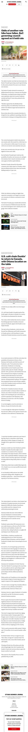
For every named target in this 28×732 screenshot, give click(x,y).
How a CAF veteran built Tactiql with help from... (18, 221)
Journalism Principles (14, 707)
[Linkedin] (18, 65)
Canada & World (4, 27)
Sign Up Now (14, 729)
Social (12, 213)
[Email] (9, 65)
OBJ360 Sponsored (14, 219)
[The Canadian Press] (3, 42)
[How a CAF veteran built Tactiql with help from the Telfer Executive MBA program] (5, 221)
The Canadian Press (10, 42)
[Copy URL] (6, 65)
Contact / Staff (14, 706)
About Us (14, 703)
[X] (15, 65)
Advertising (14, 704)
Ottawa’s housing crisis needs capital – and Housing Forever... (18, 227)
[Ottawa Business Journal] (14, 1)
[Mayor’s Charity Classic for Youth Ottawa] (5, 215)
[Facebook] (12, 65)
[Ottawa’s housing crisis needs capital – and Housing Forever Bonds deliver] (5, 227)
